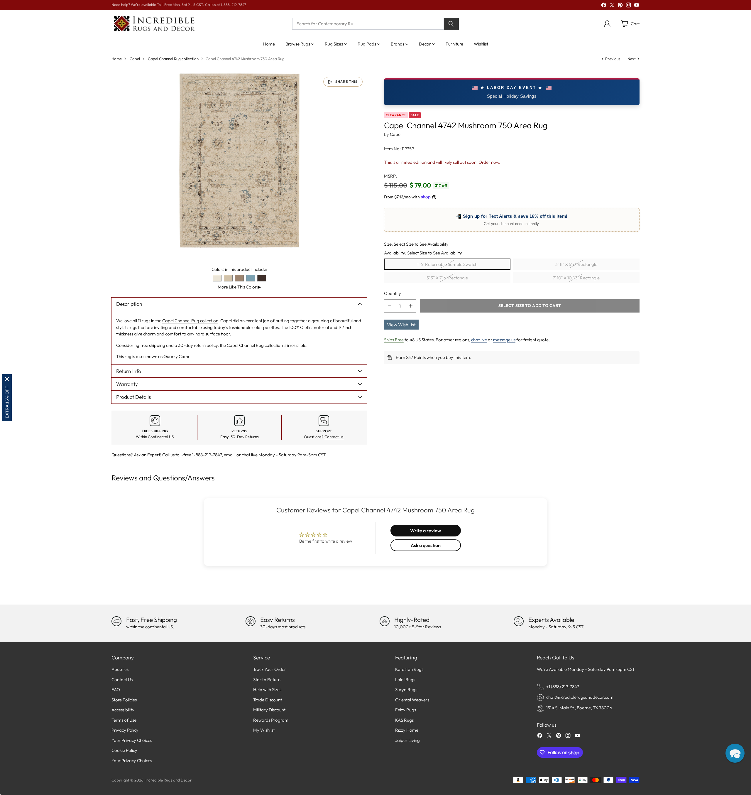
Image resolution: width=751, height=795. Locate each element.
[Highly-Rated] (385, 621)
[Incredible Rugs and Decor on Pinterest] (620, 6)
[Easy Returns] (251, 621)
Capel (135, 58)
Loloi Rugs (405, 679)
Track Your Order (269, 669)
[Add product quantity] (410, 305)
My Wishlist (264, 730)
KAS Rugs (404, 720)
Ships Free (394, 339)
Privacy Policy (124, 730)
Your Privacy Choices (131, 740)
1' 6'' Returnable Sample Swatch (447, 264)
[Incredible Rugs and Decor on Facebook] (604, 6)
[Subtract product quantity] (389, 305)
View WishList (401, 324)
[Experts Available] (519, 621)
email (229, 455)
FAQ (115, 689)
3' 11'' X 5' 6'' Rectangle (576, 264)
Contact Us (122, 679)
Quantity (392, 293)
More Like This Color (239, 287)
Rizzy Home (406, 730)
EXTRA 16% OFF (7, 402)
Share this (346, 81)
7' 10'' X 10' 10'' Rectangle (576, 277)
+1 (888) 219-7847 (562, 686)
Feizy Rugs (405, 710)
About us (119, 669)
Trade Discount (267, 700)
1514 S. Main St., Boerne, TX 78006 (579, 707)
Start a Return (266, 679)
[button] (735, 753)
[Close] (7, 379)
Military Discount (269, 710)
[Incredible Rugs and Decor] (154, 24)
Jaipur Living (407, 740)
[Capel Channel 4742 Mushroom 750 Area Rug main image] (239, 160)
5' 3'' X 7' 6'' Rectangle (447, 277)
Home (116, 58)
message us (504, 339)
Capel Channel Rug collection (173, 58)
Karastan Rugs (409, 669)
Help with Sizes (267, 689)
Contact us (334, 436)
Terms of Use (123, 720)
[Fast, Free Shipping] (116, 621)
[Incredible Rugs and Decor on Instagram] (628, 6)
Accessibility (122, 710)
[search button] (451, 24)
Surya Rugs (406, 689)
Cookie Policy (124, 750)
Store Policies (124, 700)
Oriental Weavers (412, 700)
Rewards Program (270, 720)
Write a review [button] (425, 531)
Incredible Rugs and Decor (169, 780)
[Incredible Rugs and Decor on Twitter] (612, 6)
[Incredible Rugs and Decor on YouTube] (637, 6)
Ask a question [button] (426, 545)
